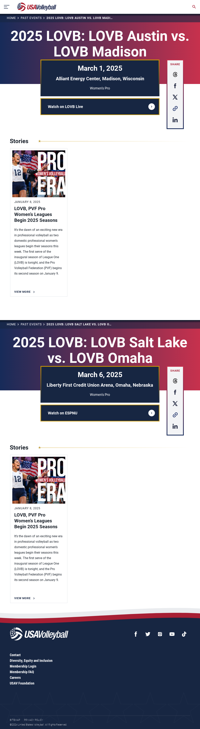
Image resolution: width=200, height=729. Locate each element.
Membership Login (23, 666)
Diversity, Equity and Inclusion (31, 661)
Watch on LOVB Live (65, 106)
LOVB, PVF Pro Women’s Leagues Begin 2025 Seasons (35, 214)
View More (22, 291)
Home (11, 18)
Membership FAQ (22, 672)
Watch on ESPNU (62, 413)
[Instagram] (160, 634)
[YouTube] (172, 634)
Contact (15, 655)
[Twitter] (148, 634)
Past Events (31, 18)
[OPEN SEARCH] (194, 7)
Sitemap (15, 719)
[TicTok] (184, 634)
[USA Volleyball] (36, 7)
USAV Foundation (22, 683)
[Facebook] (136, 634)
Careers (15, 677)
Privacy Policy (33, 719)
